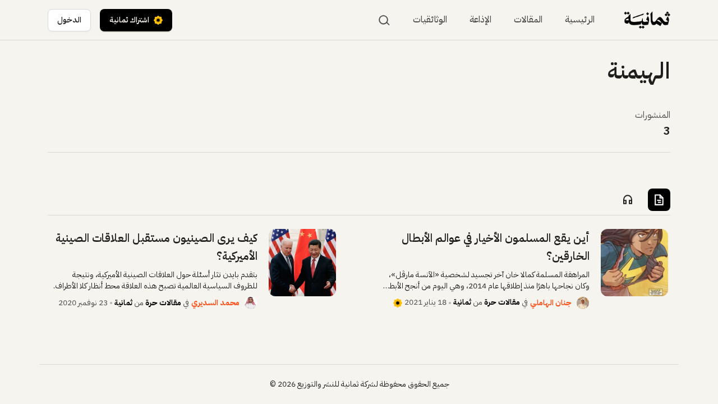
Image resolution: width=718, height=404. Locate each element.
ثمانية (462, 302)
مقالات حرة (502, 302)
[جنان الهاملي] (583, 303)
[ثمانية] (647, 20)
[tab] (659, 200)
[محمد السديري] (250, 303)
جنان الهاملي (551, 303)
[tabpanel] (359, 269)
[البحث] (384, 20)
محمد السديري (215, 303)
